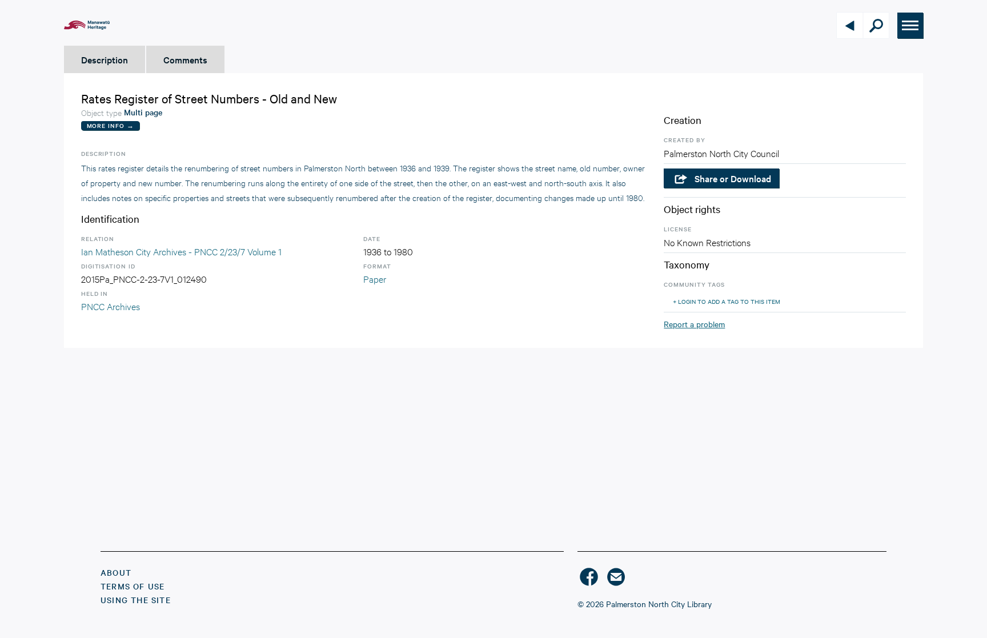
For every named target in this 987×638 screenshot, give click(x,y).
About (116, 572)
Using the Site (136, 599)
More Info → (110, 125)
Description (104, 59)
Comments (185, 59)
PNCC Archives (110, 306)
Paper (374, 278)
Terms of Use (132, 586)
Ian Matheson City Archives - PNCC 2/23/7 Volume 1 (181, 251)
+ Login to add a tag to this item (726, 301)
